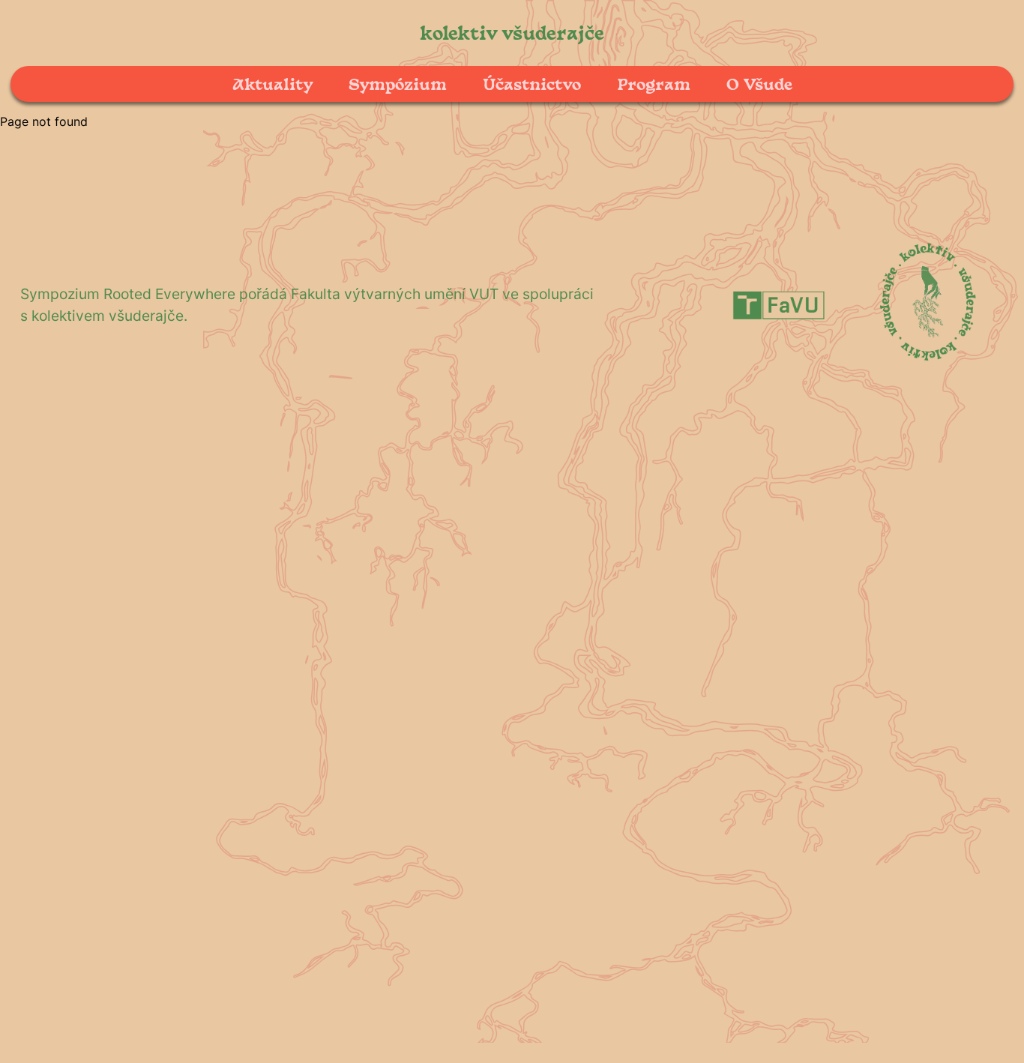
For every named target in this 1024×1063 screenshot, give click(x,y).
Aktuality (272, 83)
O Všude (759, 83)
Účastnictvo (532, 83)
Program (653, 83)
